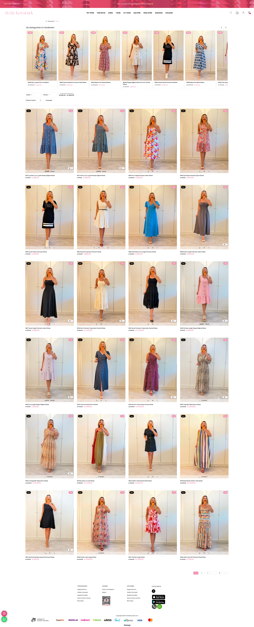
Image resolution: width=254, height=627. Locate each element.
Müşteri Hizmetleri (82, 595)
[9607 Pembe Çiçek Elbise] (152, 522)
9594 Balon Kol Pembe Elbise (101, 82)
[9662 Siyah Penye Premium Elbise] (49, 217)
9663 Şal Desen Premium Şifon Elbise (192, 175)
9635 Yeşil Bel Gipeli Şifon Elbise (190, 404)
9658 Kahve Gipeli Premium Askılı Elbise (192, 252)
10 (219, 573)
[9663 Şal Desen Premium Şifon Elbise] (204, 141)
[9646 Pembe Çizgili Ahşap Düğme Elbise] (204, 293)
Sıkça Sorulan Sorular (83, 598)
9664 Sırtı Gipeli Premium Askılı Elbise (140, 175)
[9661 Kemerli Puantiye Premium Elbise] (101, 217)
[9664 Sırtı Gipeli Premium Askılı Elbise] (152, 141)
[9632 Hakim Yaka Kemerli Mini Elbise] (152, 446)
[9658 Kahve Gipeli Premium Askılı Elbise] (204, 217)
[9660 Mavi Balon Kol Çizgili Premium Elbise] (152, 217)
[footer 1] (90, 619)
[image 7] (106, 601)
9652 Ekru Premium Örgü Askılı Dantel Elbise (91, 328)
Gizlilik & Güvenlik (82, 592)
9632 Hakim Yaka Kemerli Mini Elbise (140, 481)
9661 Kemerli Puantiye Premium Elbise (89, 252)
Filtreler (45, 95)
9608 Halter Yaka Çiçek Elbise (86, 557)
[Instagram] (153, 591)
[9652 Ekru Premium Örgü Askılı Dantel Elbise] (101, 293)
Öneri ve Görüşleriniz (108, 589)
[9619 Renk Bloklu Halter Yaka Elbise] (204, 446)
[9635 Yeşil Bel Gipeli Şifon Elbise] (204, 370)
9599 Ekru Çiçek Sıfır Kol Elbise (38, 82)
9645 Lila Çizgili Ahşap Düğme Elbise (37, 404)
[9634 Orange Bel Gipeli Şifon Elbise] (49, 446)
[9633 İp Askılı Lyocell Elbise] (101, 446)
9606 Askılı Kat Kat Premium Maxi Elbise (193, 557)
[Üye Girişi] (243, 12)
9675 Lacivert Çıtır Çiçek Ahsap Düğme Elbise (40, 175)
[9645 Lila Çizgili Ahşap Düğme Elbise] (49, 370)
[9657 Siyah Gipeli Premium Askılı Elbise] (49, 293)
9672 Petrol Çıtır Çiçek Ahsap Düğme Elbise (91, 175)
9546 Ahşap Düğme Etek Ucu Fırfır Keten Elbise (136, 83)
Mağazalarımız (82, 589)
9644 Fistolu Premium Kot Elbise (87, 404)
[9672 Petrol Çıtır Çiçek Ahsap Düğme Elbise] (101, 141)
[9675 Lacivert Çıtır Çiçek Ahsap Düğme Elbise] (49, 141)
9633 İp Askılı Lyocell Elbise (85, 481)
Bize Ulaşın (80, 601)
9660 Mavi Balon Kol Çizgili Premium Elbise (142, 252)
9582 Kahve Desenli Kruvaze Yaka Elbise (73, 82)
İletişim (104, 592)
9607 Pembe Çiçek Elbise (136, 557)
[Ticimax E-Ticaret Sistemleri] (127, 625)
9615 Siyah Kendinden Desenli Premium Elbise (39, 557)
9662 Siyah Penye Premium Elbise (166, 82)
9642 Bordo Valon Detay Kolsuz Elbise (140, 404)
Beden (28, 95)
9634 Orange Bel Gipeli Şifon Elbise (36, 481)
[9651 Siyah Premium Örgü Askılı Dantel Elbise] (152, 293)
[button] (45, 172)
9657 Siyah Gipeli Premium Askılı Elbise (37, 328)
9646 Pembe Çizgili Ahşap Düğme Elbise (193, 328)
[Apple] (158, 597)
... (213, 573)
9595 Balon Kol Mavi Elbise (195, 82)
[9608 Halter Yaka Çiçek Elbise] (101, 522)
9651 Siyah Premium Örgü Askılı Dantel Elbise (142, 328)
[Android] (158, 602)
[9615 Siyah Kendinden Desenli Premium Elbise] (49, 522)
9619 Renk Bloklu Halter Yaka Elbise (191, 481)
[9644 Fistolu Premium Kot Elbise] (101, 370)
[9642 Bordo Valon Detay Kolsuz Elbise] (152, 370)
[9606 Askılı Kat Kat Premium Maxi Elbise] (204, 522)
